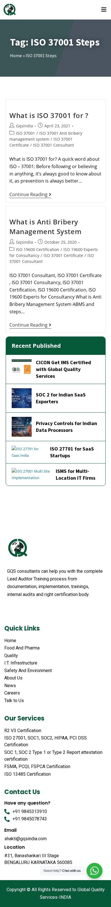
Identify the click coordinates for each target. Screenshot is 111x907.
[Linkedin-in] (42, 608)
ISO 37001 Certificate (63, 255)
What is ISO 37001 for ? (49, 115)
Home (16, 55)
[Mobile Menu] (104, 10)
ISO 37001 (25, 133)
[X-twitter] (21, 608)
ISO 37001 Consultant (53, 145)
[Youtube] (31, 608)
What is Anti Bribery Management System (45, 226)
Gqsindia (24, 125)
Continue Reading (30, 195)
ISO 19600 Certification (37, 249)
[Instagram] (53, 608)
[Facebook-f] (10, 608)
